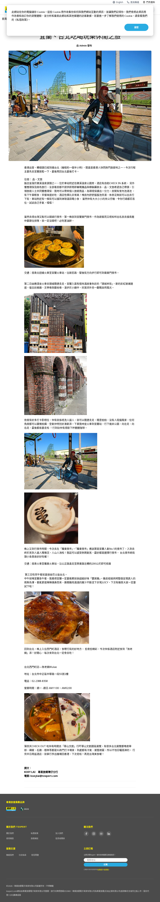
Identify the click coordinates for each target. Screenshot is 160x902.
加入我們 (59, 833)
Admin (83, 45)
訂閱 (106, 864)
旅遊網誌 (34, 838)
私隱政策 (34, 833)
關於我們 (10, 833)
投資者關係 (60, 838)
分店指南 (22, 855)
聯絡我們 (10, 855)
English (119, 2)
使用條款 (10, 838)
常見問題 (35, 855)
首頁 (4, 18)
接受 (136, 27)
